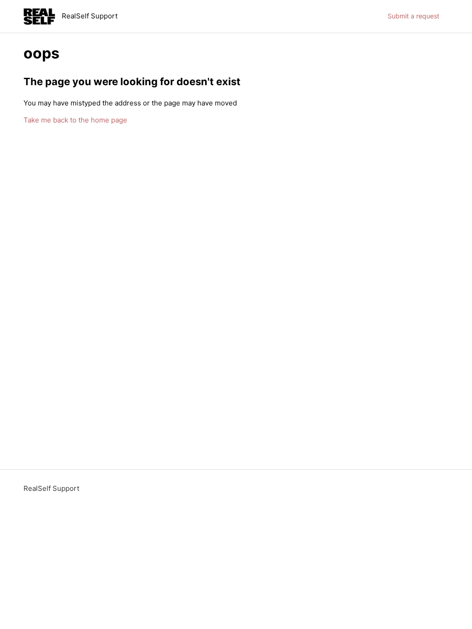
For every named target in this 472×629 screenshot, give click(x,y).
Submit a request (413, 16)
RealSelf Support (51, 488)
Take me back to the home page (75, 120)
